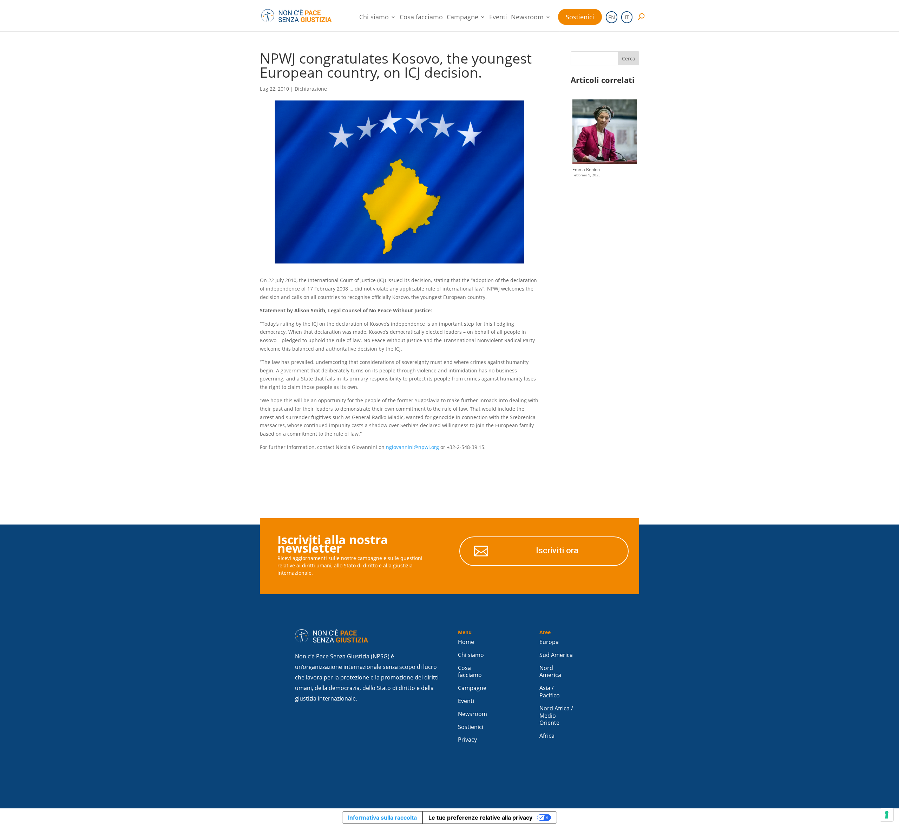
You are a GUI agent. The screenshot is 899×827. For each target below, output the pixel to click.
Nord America (550, 671)
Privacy (467, 739)
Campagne (462, 17)
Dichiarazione (311, 88)
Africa (547, 736)
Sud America (556, 655)
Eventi (498, 17)
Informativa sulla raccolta (382, 817)
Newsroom (527, 17)
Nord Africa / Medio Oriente (556, 716)
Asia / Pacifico (549, 691)
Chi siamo (374, 17)
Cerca (628, 58)
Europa (549, 642)
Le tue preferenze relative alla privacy (480, 817)
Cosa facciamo (421, 17)
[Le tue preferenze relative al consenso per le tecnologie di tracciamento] (886, 814)
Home (466, 642)
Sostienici (580, 17)
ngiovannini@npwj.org (412, 447)
